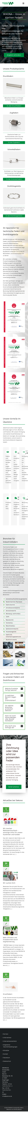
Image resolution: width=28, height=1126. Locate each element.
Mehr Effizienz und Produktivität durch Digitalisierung (10, 940)
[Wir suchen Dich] (10, 875)
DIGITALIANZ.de (18, 1109)
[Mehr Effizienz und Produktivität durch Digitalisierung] (10, 930)
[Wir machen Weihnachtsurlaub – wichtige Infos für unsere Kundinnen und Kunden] (10, 821)
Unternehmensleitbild (7, 1041)
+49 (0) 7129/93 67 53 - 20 (6, 1090)
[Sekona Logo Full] (8, 2)
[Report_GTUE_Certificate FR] (14, 373)
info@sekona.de (7, 1096)
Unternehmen (7, 1037)
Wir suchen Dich (9, 883)
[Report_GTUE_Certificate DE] (14, 302)
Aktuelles (6, 1050)
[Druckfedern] (10, 987)
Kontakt (5, 1054)
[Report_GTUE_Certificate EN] (14, 338)
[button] (14, 689)
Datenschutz (7, 1061)
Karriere (5, 1034)
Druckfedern (7, 994)
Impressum (6, 1057)
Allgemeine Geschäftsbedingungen (7, 1046)
